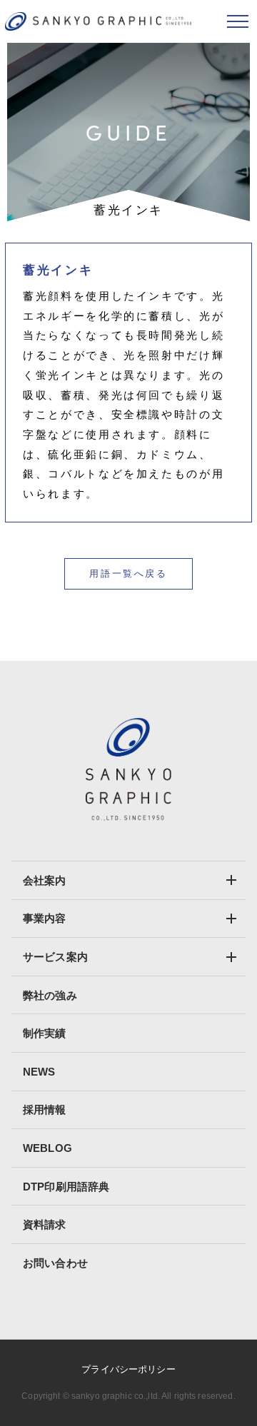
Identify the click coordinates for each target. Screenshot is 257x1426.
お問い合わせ (55, 1263)
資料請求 (44, 1224)
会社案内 (44, 880)
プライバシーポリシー (128, 1369)
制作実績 (44, 1033)
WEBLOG (47, 1148)
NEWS (39, 1072)
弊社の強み (50, 995)
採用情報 (44, 1109)
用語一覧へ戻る (128, 573)
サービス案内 (55, 957)
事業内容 (44, 918)
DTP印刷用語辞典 (66, 1186)
